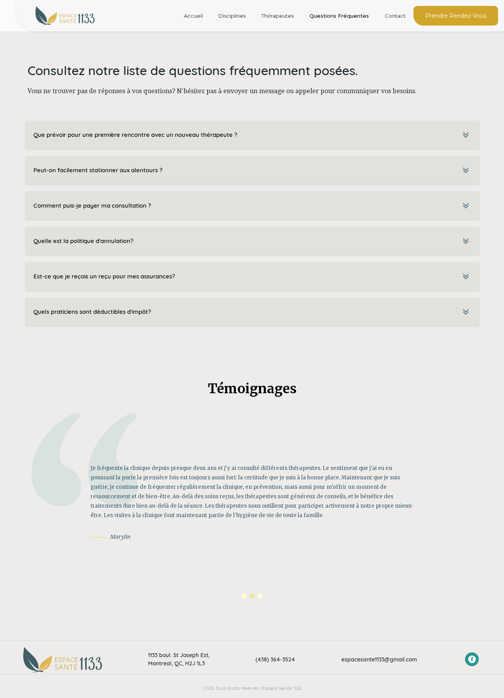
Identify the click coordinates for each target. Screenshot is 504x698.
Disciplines (232, 16)
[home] (64, 15)
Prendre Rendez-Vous (455, 15)
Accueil (193, 16)
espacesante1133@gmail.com (379, 659)
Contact (395, 16)
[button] (244, 596)
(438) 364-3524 (275, 659)
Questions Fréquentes (339, 16)
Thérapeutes (277, 16)
